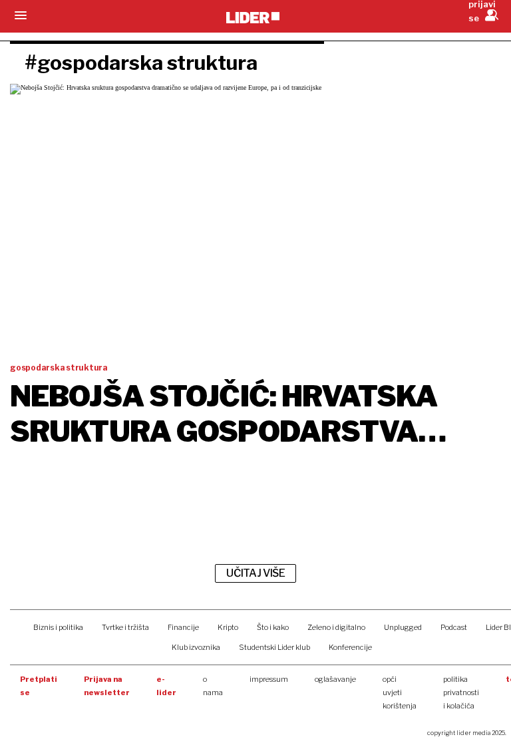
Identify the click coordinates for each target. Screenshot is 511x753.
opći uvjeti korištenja (400, 692)
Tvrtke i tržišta (125, 627)
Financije (183, 627)
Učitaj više (255, 573)
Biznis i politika (58, 627)
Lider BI (498, 627)
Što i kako (273, 627)
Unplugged (403, 627)
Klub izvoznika (196, 647)
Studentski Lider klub (274, 647)
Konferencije (350, 647)
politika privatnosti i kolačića (461, 692)
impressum (269, 679)
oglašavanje (335, 679)
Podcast (453, 627)
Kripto (228, 627)
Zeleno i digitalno (336, 627)
